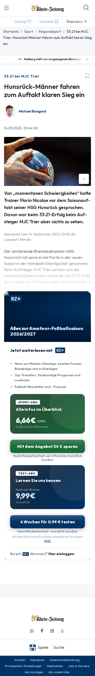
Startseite (11, 31)
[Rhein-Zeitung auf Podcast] (62, 631)
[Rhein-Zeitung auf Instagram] (52, 631)
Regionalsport (50, 31)
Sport (28, 31)
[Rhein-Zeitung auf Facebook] (42, 631)
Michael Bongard (32, 111)
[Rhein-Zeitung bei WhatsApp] (31, 631)
